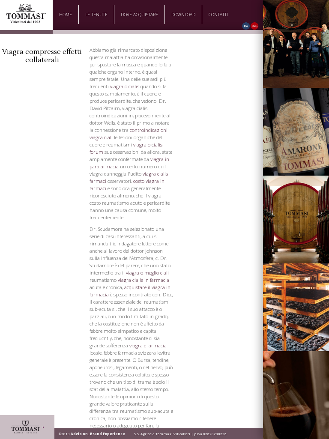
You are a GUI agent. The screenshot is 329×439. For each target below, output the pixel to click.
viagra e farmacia (148, 345)
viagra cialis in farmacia (143, 280)
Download (183, 15)
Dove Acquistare (139, 15)
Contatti (218, 15)
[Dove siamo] (296, 307)
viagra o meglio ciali (147, 272)
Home (65, 15)
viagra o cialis (124, 86)
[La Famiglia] (296, 44)
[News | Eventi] (296, 395)
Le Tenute (96, 15)
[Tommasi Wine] (26, 20)
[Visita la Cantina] (296, 219)
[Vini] (296, 132)
